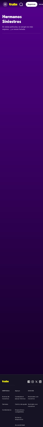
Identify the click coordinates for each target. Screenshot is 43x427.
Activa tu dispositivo (19, 418)
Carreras (5, 404)
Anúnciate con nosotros (33, 398)
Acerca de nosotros (5, 398)
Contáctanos (6, 410)
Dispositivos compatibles (19, 411)
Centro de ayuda (21, 404)
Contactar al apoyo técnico (20, 398)
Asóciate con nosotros (33, 405)
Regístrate (31, 4)
